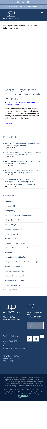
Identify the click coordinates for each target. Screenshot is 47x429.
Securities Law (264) (12, 234)
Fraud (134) (10, 252)
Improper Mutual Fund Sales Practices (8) (22, 262)
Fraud (28, 102)
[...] (31, 118)
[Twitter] (29, 338)
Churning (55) (11, 238)
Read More (8, 123)
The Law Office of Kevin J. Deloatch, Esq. (11, 358)
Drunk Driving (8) (13, 220)
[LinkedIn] (36, 338)
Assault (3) (10, 206)
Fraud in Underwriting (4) (16, 257)
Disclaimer (14, 394)
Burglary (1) (10, 211)
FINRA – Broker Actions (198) (17, 248)
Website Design (34, 394)
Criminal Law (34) (11, 201)
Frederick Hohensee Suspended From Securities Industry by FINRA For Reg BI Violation (23, 171)
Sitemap (22, 392)
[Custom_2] (42, 336)
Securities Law (20, 102)
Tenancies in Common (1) (16, 280)
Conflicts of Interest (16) (15, 243)
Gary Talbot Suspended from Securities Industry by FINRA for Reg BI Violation (23, 144)
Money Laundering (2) (15, 229)
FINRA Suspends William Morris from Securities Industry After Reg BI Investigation (22, 162)
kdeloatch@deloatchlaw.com (30, 6)
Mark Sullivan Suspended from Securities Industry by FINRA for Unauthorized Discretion (24, 153)
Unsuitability (17, 104)
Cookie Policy (23, 394)
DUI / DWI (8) (11, 225)
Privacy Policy (30, 392)
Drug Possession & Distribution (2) (19, 215)
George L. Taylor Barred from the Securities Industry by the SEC (23, 94)
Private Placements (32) (15, 276)
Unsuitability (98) (13, 285)
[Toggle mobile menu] (42, 12)
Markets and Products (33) (16, 266)
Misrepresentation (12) (15, 271)
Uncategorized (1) (11, 290)
